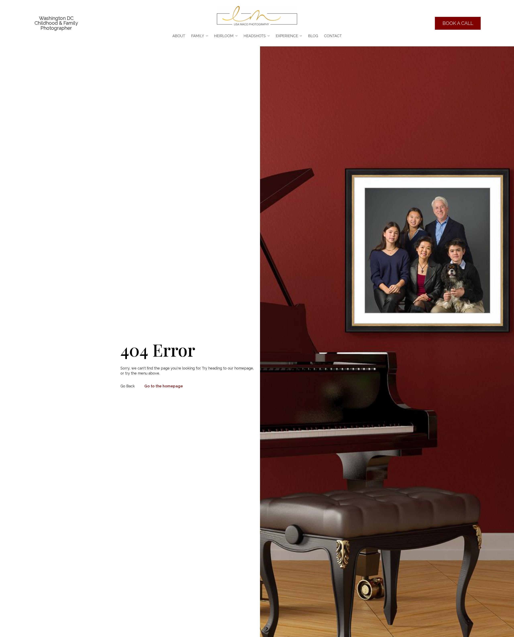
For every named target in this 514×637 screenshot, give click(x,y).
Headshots (255, 36)
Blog (313, 36)
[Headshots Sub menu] (268, 36)
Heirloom (224, 36)
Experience (287, 36)
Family (197, 36)
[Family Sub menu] (207, 36)
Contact (333, 36)
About (178, 36)
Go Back (127, 386)
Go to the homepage (163, 386)
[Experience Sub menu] (301, 36)
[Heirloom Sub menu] (236, 36)
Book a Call (458, 23)
